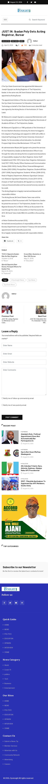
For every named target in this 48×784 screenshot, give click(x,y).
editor (35, 41)
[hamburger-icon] (5, 19)
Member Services (10, 746)
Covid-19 (7, 670)
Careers (7, 764)
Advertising (8, 760)
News (22, 41)
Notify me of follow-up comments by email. (18, 398)
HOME (6, 625)
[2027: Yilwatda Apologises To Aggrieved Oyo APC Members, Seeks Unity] (10, 483)
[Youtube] (34, 2)
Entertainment (9, 688)
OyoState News (9, 285)
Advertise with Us (10, 750)
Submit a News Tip (11, 741)
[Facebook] (27, 2)
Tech (6, 679)
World (6, 665)
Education (6, 41)
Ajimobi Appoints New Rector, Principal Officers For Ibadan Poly (11, 267)
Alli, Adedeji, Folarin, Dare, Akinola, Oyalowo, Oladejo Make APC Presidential (31, 468)
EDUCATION (8, 639)
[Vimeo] (22, 603)
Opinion (24, 431)
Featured (15, 41)
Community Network (12, 755)
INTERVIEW (8, 648)
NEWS (6, 629)
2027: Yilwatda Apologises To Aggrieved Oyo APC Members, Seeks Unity (33, 483)
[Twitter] (31, 2)
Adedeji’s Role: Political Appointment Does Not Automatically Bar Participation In (30, 437)
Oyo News (31, 280)
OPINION (7, 643)
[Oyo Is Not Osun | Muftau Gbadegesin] (10, 453)
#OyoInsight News (17, 280)
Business (7, 683)
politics (25, 463)
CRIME (6, 652)
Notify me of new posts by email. (14, 405)
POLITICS (7, 634)
